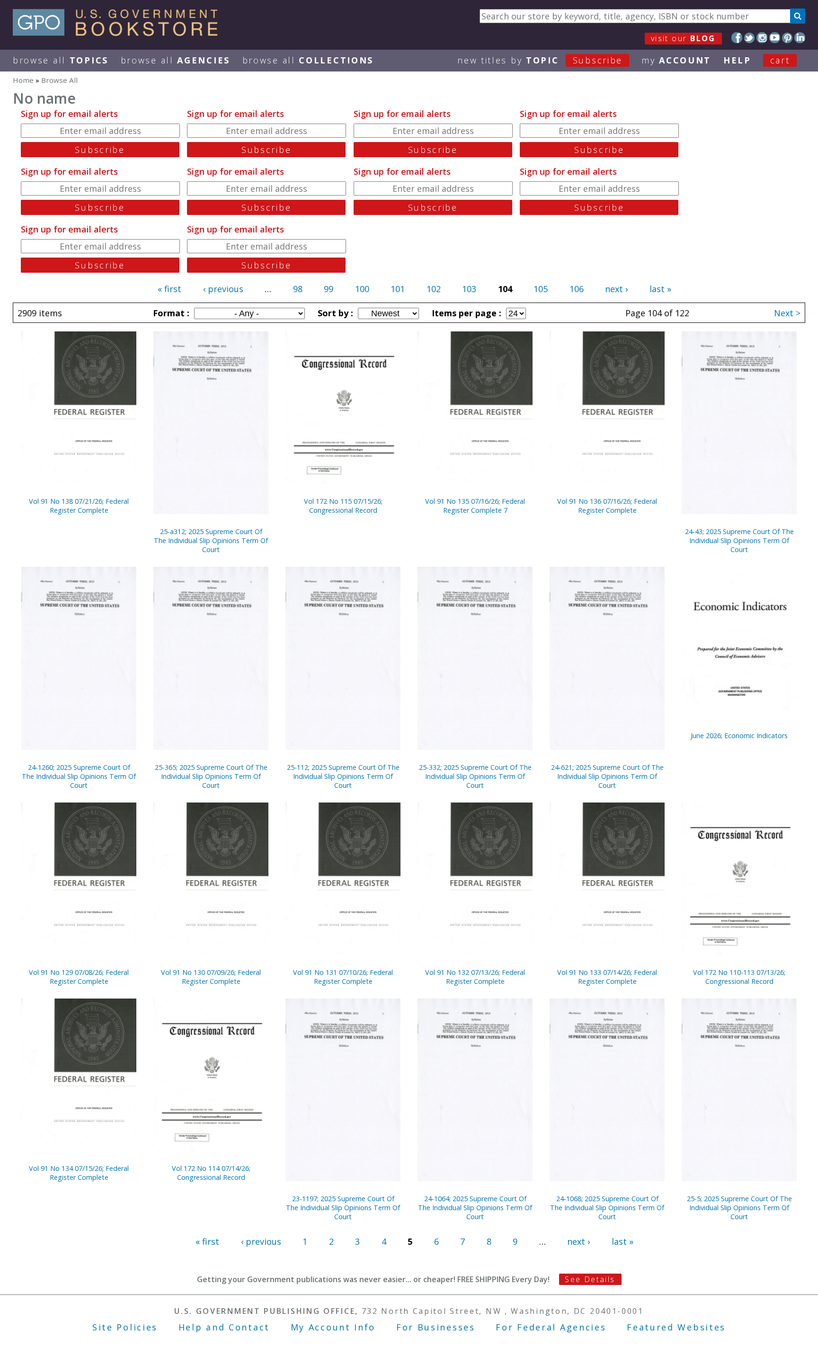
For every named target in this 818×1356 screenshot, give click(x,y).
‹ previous (223, 288)
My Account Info (333, 1327)
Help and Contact (224, 1327)
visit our (683, 38)
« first (169, 288)
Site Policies (125, 1327)
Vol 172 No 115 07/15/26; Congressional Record (343, 506)
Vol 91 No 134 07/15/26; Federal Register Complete (79, 1173)
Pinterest (787, 37)
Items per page (465, 313)
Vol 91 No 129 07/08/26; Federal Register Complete (79, 977)
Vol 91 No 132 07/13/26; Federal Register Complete (475, 977)
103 (469, 288)
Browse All (60, 60)
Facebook (736, 37)
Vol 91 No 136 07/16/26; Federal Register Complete (607, 506)
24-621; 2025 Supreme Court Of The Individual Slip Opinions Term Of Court (607, 776)
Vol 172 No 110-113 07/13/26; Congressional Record (739, 977)
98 (297, 288)
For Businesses (435, 1327)
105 (540, 288)
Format (170, 313)
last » (660, 288)
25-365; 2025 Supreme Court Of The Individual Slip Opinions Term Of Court (211, 776)
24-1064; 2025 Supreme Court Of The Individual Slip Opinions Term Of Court (475, 1207)
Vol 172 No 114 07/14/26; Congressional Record (211, 1173)
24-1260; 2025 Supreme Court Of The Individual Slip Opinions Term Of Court (79, 776)
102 (434, 288)
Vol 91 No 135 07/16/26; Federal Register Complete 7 (475, 506)
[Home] (119, 32)
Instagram (761, 37)
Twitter (749, 37)
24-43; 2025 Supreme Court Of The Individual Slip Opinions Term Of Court (739, 540)
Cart (780, 60)
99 (328, 288)
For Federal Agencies (551, 1327)
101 (398, 288)
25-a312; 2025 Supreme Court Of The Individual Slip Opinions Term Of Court (211, 540)
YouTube (774, 37)
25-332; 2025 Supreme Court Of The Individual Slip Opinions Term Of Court (475, 776)
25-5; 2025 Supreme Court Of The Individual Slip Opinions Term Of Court (739, 1207)
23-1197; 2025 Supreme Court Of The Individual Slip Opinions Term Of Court (343, 1207)
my (676, 60)
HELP (737, 60)
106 (576, 288)
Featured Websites (676, 1327)
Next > (787, 313)
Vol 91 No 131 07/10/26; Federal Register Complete (343, 977)
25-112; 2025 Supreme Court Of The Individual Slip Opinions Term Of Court (343, 776)
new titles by (539, 60)
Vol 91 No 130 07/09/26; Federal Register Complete (211, 977)
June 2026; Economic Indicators (739, 735)
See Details (590, 1279)
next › (616, 288)
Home (23, 80)
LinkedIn (799, 37)
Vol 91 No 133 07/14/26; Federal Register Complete (607, 977)
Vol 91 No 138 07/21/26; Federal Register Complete (79, 506)
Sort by (334, 313)
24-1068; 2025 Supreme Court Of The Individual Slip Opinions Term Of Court (607, 1207)
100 (362, 288)
